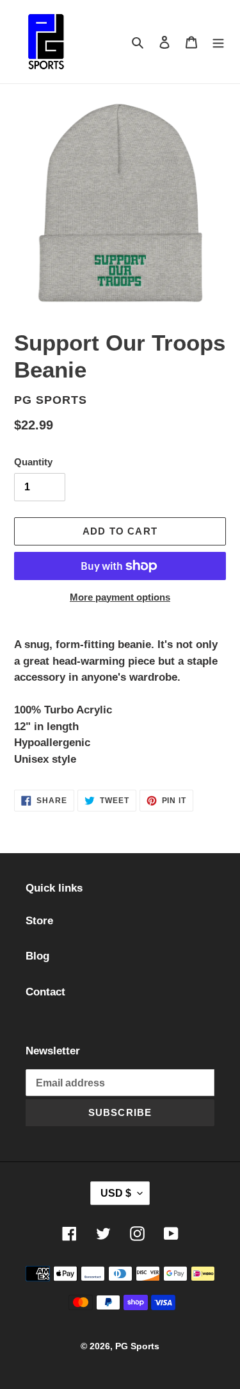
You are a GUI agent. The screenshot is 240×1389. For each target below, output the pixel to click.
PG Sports (137, 1346)
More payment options (120, 597)
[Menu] (218, 41)
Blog (37, 956)
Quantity (33, 461)
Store (39, 921)
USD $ (115, 1193)
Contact (45, 992)
